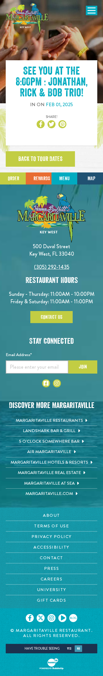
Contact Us (51, 317)
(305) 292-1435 (51, 267)
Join (83, 366)
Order (13, 178)
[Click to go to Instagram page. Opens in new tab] (57, 383)
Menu (64, 178)
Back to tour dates (40, 159)
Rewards (41, 178)
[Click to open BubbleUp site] (51, 664)
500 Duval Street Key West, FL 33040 (51, 250)
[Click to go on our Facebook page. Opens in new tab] (30, 618)
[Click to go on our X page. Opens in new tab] (41, 618)
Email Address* (19, 354)
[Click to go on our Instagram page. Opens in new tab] (51, 618)
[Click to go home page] (27, 18)
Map (91, 178)
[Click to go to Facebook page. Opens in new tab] (46, 383)
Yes (69, 648)
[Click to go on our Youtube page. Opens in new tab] (62, 618)
